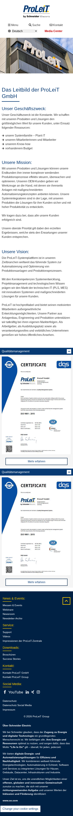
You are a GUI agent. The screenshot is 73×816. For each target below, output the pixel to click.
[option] (36, 55)
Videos (6, 636)
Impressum (9, 709)
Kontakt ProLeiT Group (16, 677)
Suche (36, 25)
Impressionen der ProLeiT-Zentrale (22, 640)
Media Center (53, 31)
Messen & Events (12, 605)
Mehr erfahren (36, 461)
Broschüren (9, 654)
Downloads (10, 647)
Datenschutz (10, 700)
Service (8, 625)
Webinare (8, 609)
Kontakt (58, 25)
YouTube (15, 692)
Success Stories (12, 658)
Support (7, 632)
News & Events (13, 598)
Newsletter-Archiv (12, 618)
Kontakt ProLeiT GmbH (16, 672)
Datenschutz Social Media (17, 705)
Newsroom (9, 614)
